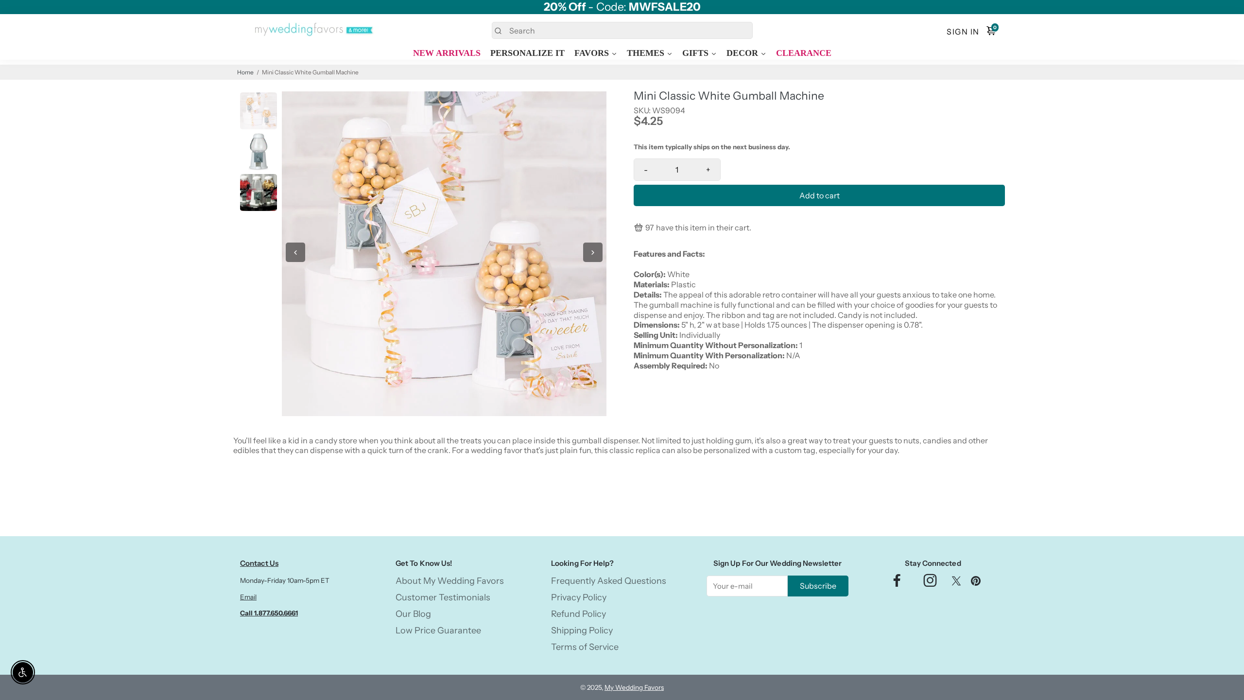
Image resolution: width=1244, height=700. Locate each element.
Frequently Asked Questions (608, 581)
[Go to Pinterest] (976, 583)
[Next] (593, 252)
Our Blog (413, 614)
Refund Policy (578, 614)
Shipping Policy (582, 630)
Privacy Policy (578, 597)
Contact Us (259, 563)
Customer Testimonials (443, 597)
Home (245, 72)
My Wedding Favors (634, 687)
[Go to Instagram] (930, 583)
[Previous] (295, 252)
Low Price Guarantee (438, 630)
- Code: (622, 7)
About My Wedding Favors (450, 581)
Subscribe (818, 586)
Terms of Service (585, 647)
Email (248, 597)
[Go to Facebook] (897, 583)
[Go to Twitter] (956, 583)
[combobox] (622, 30)
